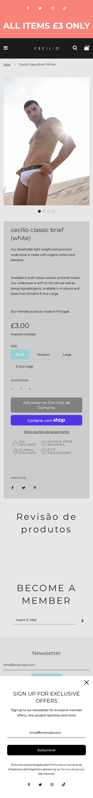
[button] (39, 211)
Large (67, 354)
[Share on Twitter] (23, 487)
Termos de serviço (73, 769)
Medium (43, 354)
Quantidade (19, 380)
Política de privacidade (63, 764)
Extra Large (24, 366)
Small (20, 354)
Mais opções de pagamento (46, 431)
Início (7, 64)
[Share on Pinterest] (35, 487)
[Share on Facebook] (12, 487)
